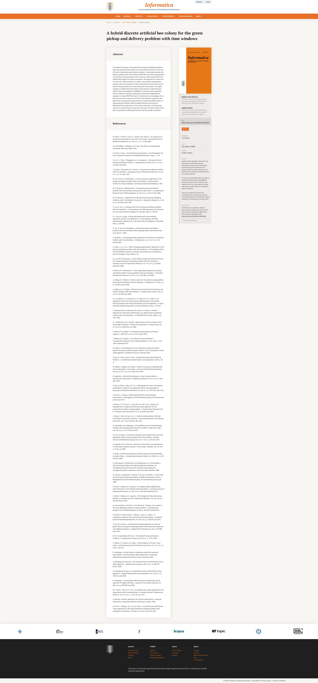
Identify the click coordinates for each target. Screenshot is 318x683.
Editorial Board (185, 16)
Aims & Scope (133, 650)
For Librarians (198, 660)
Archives (117, 22)
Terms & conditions (279, 681)
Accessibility (256, 681)
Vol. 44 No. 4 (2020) (129, 22)
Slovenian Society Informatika (239, 681)
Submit (152, 650)
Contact (196, 653)
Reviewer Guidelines (157, 658)
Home (109, 22)
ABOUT (198, 16)
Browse (174, 655)
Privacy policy (266, 681)
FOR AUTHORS (152, 16)
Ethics (130, 658)
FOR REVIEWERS (168, 16)
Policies (131, 655)
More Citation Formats (190, 220)
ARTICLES (139, 16)
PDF (186, 129)
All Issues (175, 653)
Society (196, 650)
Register (199, 2)
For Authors (154, 653)
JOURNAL (127, 16)
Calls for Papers (155, 655)
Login (208, 2)
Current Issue (176, 650)
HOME (118, 16)
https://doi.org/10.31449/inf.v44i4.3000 (195, 123)
